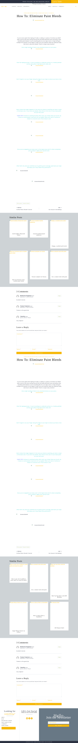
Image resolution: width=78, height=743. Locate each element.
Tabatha (22, 316)
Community (61, 6)
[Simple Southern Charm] (39, 6)
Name (19, 349)
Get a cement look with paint (59, 276)
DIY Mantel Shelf (59, 627)
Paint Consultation (6, 722)
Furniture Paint (43, 13)
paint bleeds (26, 203)
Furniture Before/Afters (31, 13)
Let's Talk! (57, 2)
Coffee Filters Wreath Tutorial (24, 208)
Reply (59, 295)
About (49, 6)
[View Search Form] (76, 6)
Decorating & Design (7, 720)
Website (50, 349)
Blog (3, 718)
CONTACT (14, 6)
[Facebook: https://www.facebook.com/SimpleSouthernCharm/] (27, 718)
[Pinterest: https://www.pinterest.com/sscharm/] (32, 718)
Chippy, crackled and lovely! (59, 246)
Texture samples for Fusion (39, 276)
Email (34, 349)
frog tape (19, 203)
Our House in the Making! (55, 208)
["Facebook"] (2, 6)
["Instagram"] (6, 6)
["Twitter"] (4, 6)
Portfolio (55, 6)
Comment (20, 334)
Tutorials (51, 13)
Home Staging (5, 725)
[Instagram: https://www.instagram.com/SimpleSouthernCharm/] (29, 718)
